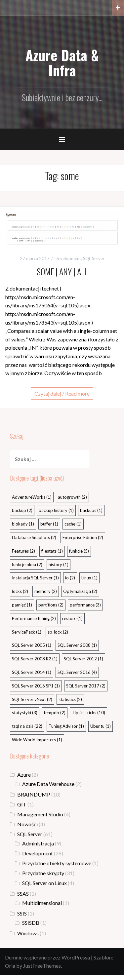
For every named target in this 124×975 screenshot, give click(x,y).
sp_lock (58, 632)
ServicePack (26, 632)
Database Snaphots (34, 537)
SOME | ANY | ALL (62, 271)
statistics (70, 699)
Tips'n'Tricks (88, 712)
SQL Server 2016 (77, 672)
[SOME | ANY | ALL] (62, 227)
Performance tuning (34, 618)
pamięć (22, 604)
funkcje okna (27, 564)
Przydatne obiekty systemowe (56, 863)
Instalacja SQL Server (35, 577)
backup (22, 510)
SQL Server (93, 258)
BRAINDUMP (33, 794)
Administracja (38, 843)
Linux (89, 577)
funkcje (79, 551)
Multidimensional (42, 903)
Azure (24, 774)
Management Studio (40, 814)
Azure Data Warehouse (48, 784)
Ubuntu (100, 726)
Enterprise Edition (82, 537)
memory (45, 591)
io (70, 577)
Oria (10, 965)
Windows (28, 933)
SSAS (23, 893)
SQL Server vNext (32, 699)
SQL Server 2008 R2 (35, 658)
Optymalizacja (80, 591)
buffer (49, 523)
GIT (21, 804)
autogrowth (72, 497)
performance (85, 604)
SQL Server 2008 (77, 645)
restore (72, 618)
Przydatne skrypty (43, 873)
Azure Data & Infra (62, 62)
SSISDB (30, 922)
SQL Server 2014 (31, 672)
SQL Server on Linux (44, 883)
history (58, 564)
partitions (50, 604)
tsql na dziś (27, 726)
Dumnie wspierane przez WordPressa (47, 957)
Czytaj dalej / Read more (62, 393)
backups (91, 510)
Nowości (27, 824)
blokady (23, 523)
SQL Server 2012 (83, 658)
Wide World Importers (37, 739)
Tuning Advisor (66, 726)
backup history (56, 510)
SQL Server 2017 (85, 685)
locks (20, 591)
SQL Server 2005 (31, 645)
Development (68, 258)
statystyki (24, 712)
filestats (52, 551)
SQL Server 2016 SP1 (36, 685)
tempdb (54, 712)
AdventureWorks (32, 497)
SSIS (22, 913)
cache (73, 523)
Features (23, 551)
